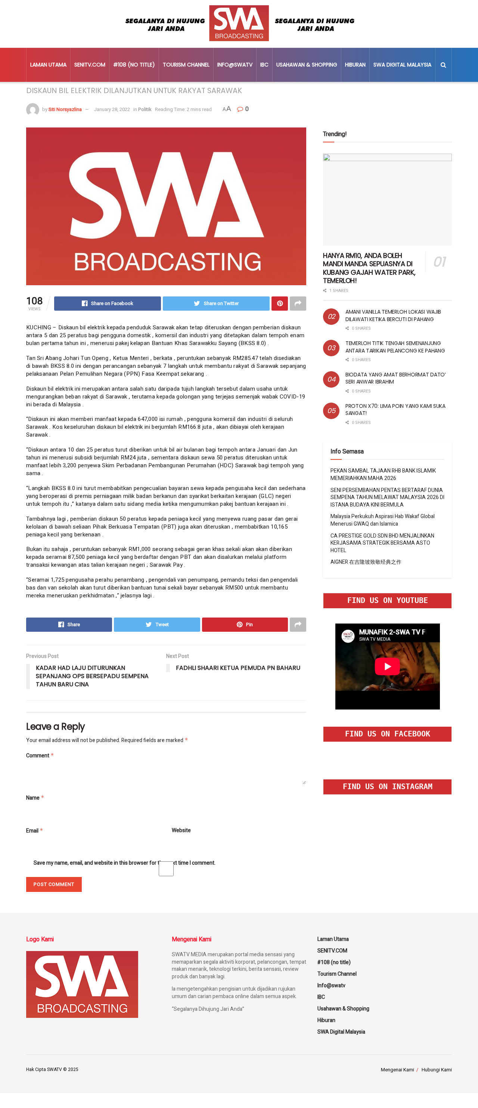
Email (34, 831)
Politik (145, 109)
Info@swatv (234, 64)
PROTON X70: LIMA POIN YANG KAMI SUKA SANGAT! (395, 409)
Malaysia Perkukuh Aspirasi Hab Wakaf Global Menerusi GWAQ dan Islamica (382, 520)
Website (181, 830)
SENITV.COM (89, 64)
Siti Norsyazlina (65, 109)
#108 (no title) (134, 64)
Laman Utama (48, 64)
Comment (40, 756)
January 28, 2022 (112, 109)
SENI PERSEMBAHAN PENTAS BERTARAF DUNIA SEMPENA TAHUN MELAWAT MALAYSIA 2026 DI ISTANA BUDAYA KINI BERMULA (387, 497)
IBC (264, 64)
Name (35, 798)
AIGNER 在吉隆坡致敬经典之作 (365, 562)
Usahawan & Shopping (306, 64)
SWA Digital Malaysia (402, 64)
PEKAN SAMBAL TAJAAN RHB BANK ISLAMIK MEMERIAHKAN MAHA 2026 (383, 474)
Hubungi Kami (437, 1069)
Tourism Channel (186, 64)
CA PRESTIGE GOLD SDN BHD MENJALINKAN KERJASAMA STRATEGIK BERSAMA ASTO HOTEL (382, 543)
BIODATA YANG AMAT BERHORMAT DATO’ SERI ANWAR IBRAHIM (395, 378)
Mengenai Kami (397, 1069)
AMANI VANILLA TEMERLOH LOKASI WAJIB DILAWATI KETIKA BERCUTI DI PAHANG (393, 315)
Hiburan (355, 64)
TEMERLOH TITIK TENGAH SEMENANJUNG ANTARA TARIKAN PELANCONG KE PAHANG (395, 346)
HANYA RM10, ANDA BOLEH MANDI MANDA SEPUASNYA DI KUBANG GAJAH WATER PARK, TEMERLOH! (369, 268)
